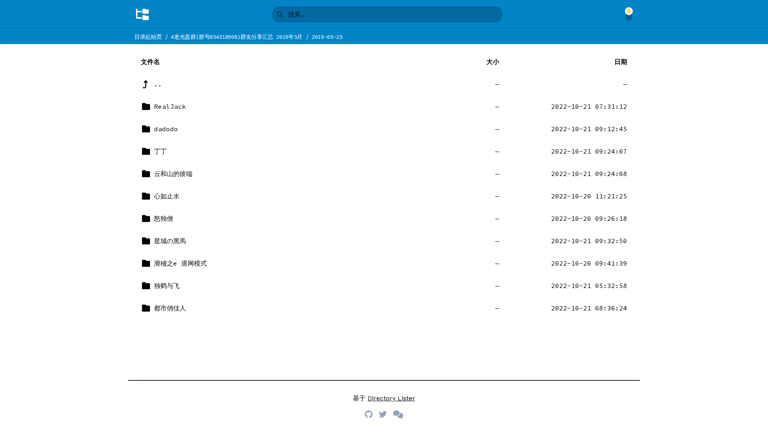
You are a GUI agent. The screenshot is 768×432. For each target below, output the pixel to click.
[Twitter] (383, 414)
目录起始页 (148, 36)
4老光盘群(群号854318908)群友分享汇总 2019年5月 (236, 36)
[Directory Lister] (142, 14)
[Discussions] (398, 414)
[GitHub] (368, 414)
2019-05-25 (327, 36)
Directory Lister (391, 398)
